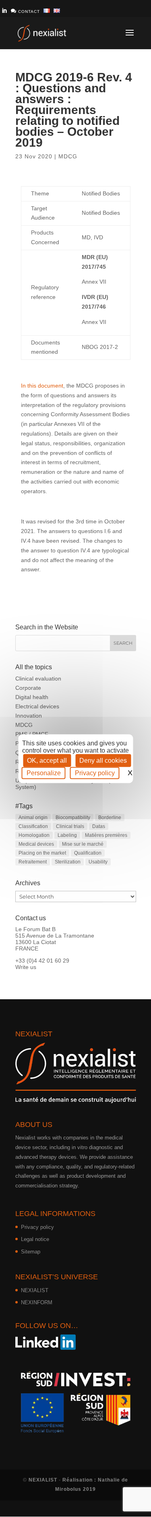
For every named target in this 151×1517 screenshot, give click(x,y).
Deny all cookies (103, 760)
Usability (98, 862)
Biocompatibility (73, 817)
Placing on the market (42, 853)
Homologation (34, 835)
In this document (42, 385)
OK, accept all (47, 760)
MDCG (67, 156)
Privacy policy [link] (95, 772)
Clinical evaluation (38, 678)
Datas (98, 826)
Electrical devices (37, 706)
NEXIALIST (34, 1290)
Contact (25, 11)
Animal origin (33, 817)
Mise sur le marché (82, 844)
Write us (25, 967)
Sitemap (30, 1252)
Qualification (87, 853)
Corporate (28, 688)
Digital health (31, 697)
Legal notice (35, 1239)
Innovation (28, 715)
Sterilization (68, 862)
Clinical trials (70, 826)
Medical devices (36, 844)
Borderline (109, 817)
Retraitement (33, 862)
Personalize (44, 772)
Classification (33, 826)
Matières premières (106, 835)
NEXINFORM (36, 1302)
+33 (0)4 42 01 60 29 (42, 960)
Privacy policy (37, 1227)
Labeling (67, 835)
